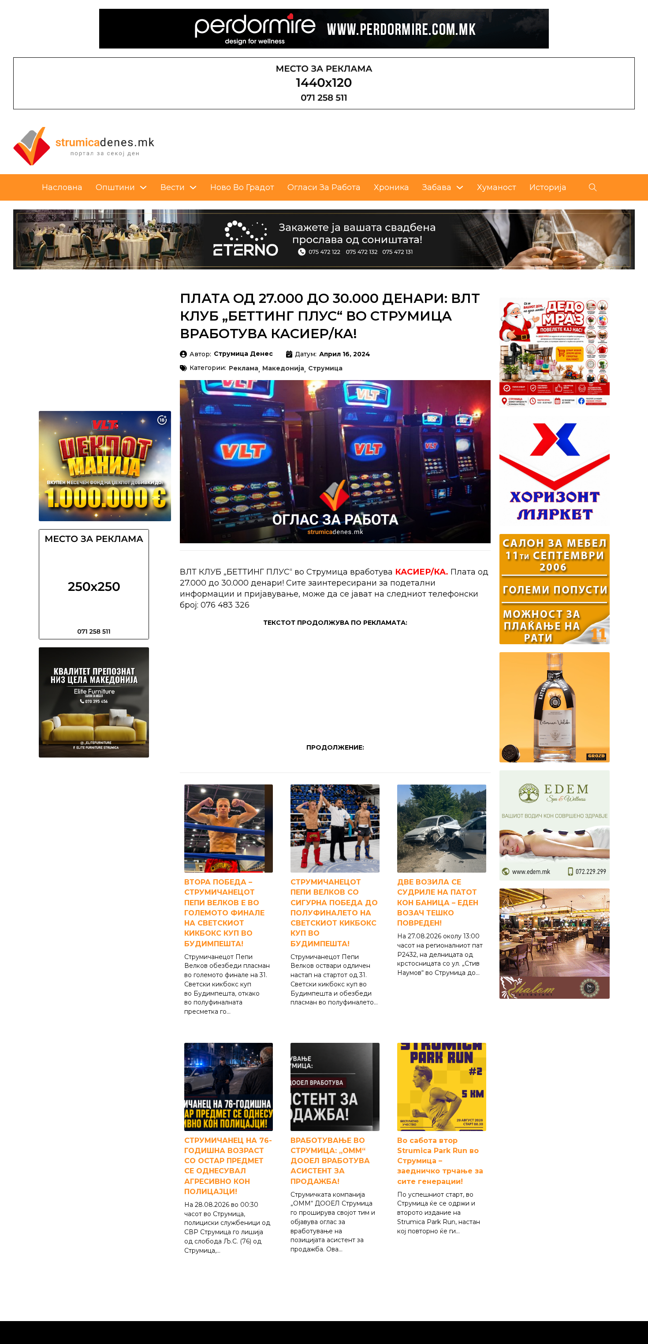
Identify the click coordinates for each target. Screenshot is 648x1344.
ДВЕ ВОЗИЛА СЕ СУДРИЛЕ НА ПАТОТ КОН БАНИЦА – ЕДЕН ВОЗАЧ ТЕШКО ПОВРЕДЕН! (437, 902)
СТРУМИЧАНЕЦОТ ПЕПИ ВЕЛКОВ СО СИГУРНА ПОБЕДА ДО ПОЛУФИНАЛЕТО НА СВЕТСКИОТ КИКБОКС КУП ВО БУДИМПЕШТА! (334, 913)
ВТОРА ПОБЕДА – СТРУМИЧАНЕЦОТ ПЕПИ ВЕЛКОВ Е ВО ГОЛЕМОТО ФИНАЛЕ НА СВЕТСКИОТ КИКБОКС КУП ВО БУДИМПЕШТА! (224, 913)
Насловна (62, 187)
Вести (172, 187)
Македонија (283, 368)
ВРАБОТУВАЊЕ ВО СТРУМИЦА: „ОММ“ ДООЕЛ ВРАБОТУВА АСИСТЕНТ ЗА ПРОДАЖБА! (330, 1161)
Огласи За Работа (324, 187)
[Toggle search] (593, 187)
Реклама (243, 368)
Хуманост (496, 187)
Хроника (391, 187)
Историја (547, 187)
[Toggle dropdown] (143, 187)
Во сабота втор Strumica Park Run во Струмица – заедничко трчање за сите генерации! (440, 1161)
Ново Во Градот (242, 187)
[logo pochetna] (83, 145)
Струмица (325, 368)
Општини (115, 187)
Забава (436, 187)
